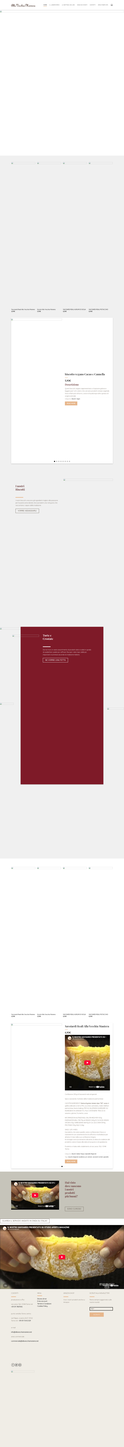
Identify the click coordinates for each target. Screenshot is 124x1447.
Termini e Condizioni (44, 1304)
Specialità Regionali (90, 1154)
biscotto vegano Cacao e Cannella (85, 374)
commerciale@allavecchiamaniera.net (25, 1341)
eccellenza (82, 1157)
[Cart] (112, 5)
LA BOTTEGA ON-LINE (68, 5)
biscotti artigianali (73, 1157)
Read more (71, 403)
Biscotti (74, 399)
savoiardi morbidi (98, 1157)
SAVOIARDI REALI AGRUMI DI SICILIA (74, 309)
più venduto (88, 1157)
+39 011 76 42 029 (25, 1321)
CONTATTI (92, 5)
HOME (45, 5)
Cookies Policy (42, 1306)
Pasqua (83, 1154)
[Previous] (4, 82)
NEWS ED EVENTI (82, 5)
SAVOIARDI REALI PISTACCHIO (98, 309)
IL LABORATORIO (54, 5)
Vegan (78, 399)
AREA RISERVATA (103, 5)
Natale (78, 1154)
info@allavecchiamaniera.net (21, 1332)
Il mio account (42, 1301)
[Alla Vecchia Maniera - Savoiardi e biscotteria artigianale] (23, 5)
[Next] (119, 82)
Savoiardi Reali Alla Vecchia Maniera (23, 309)
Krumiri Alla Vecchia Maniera (46, 309)
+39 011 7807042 (16, 1307)
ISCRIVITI (96, 1315)
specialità (105, 1157)
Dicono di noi (41, 1299)
